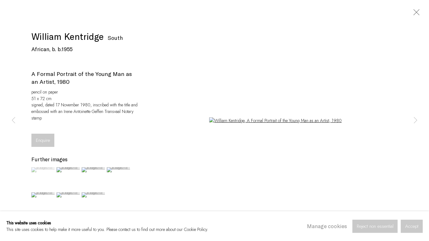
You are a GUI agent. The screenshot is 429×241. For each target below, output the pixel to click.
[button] (43, 169)
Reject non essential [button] (375, 225)
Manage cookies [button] (327, 226)
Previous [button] (13, 120)
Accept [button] (411, 225)
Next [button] (415, 120)
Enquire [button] (43, 140)
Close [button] (415, 14)
